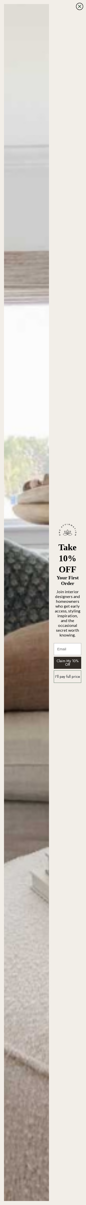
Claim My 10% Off (68, 662)
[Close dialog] (79, 6)
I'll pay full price (67, 676)
